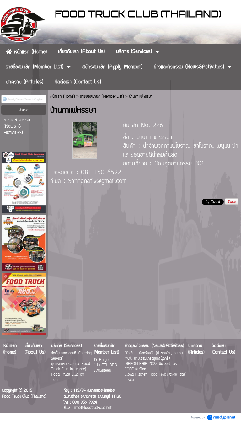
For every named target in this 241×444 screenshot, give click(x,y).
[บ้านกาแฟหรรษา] (85, 139)
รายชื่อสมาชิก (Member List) (102, 96)
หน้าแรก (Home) (62, 96)
